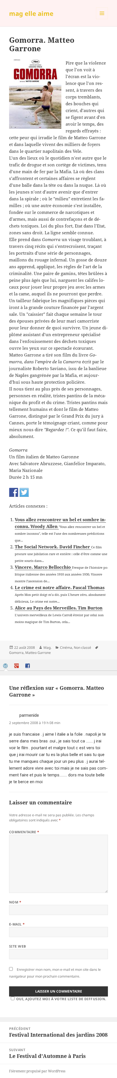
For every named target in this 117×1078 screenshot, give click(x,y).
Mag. (47, 647)
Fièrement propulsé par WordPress (37, 1071)
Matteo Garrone (38, 652)
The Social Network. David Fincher (53, 546)
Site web (17, 946)
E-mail (17, 924)
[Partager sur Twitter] (24, 492)
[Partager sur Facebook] (13, 492)
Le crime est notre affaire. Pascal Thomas (60, 587)
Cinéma (66, 647)
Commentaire (24, 832)
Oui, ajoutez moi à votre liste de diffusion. (61, 999)
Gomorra (16, 652)
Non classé (82, 647)
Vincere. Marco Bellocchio (43, 567)
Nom (15, 902)
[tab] (6, 666)
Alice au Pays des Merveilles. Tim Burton (59, 608)
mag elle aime (31, 13)
